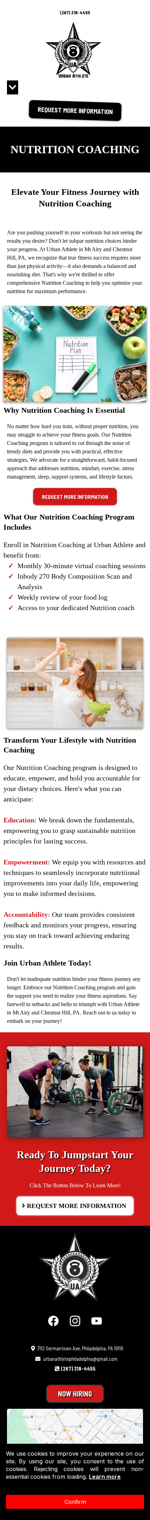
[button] (12, 88)
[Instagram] (75, 1321)
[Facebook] (53, 1321)
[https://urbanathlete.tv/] (75, 1267)
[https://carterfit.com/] (73, 49)
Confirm (75, 1501)
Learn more (105, 1476)
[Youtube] (96, 1321)
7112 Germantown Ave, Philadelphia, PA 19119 (80, 1348)
